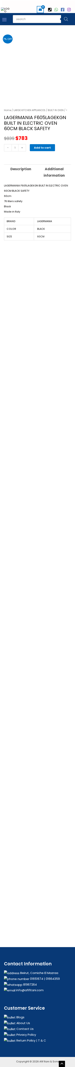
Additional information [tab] (54, 172)
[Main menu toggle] (4, 19)
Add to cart (42, 148)
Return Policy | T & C (31, 1040)
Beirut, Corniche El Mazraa (38, 973)
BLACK (41, 229)
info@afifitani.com (29, 990)
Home (7, 110)
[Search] (66, 19)
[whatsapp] (56, 10)
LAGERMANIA (44, 221)
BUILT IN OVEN (56, 110)
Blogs (20, 1017)
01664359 (52, 979)
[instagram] (69, 10)
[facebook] (63, 10)
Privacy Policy (26, 1035)
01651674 (36, 979)
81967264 (29, 984)
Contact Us (25, 1029)
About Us (23, 1023)
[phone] (50, 10)
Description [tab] (20, 169)
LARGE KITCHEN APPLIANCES (29, 110)
